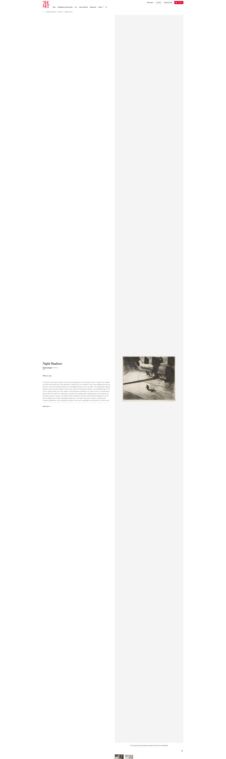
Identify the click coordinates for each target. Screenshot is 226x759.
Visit (54, 7)
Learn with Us (83, 7)
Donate (158, 2)
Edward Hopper (47, 367)
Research (93, 7)
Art (76, 7)
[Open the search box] (106, 7)
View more (46, 406)
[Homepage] (46, 4)
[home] (43, 12)
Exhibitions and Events (65, 7)
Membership (168, 2)
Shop (100, 7)
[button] (182, 750)
